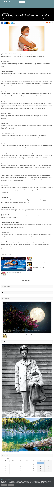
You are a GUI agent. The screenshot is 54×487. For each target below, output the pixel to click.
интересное (3, 249)
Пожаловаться (48, 18)
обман (12, 249)
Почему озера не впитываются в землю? (10, 451)
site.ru (9, 2)
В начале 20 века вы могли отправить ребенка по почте (13, 417)
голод (10, 249)
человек (7, 249)
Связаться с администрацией (7, 479)
